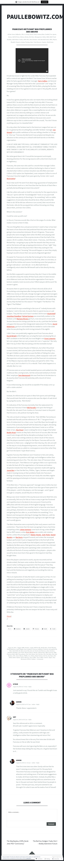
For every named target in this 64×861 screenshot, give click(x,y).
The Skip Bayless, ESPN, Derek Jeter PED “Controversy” (17, 842)
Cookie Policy (28, 858)
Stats (31, 42)
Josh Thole (46, 535)
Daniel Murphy (52, 648)
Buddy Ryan (11, 432)
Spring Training (25, 42)
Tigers (50, 657)
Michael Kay (41, 652)
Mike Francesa (49, 652)
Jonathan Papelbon (14, 316)
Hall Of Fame (16, 37)
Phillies (26, 656)
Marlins (35, 652)
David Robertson (11, 649)
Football (47, 34)
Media (44, 37)
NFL (28, 39)
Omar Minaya (19, 656)
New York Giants (30, 654)
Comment (51, 824)
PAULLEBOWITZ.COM (35, 16)
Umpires (44, 42)
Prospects (18, 42)
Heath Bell (51, 313)
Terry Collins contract (42, 657)
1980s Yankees (25, 648)
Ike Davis (19, 537)
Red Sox (45, 656)
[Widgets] (32, 852)
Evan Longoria (49, 338)
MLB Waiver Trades (17, 39)
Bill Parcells (37, 648)
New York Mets (47, 654)
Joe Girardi (35, 651)
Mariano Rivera (22, 319)
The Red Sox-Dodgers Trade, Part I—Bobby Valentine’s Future (45, 842)
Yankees (33, 659)
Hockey (26, 37)
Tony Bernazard (24, 375)
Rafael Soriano (27, 316)
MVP (24, 39)
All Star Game (11, 34)
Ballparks (18, 34)
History (22, 37)
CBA (22, 34)
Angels (31, 648)
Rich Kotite (11, 178)
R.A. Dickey (30, 532)
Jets (31, 651)
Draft (35, 34)
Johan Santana (25, 529)
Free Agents (53, 34)
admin (18, 702)
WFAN (29, 659)
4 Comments (40, 659)
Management (38, 37)
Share (9, 616)
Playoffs (13, 42)
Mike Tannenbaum (20, 654)
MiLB (47, 37)
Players (55, 39)
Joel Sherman (42, 651)
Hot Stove (31, 37)
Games (10, 37)
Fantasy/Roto (40, 34)
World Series (50, 42)
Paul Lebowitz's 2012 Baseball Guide (39, 39)
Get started (44, 2)
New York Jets (39, 654)
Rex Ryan (50, 656)
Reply (29, 686)
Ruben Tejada (36, 535)
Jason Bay (10, 470)
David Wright (12, 336)
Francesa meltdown (37, 649)
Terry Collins (42, 81)
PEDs (50, 39)
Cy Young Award (28, 34)
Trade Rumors (37, 42)
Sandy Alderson (25, 657)
